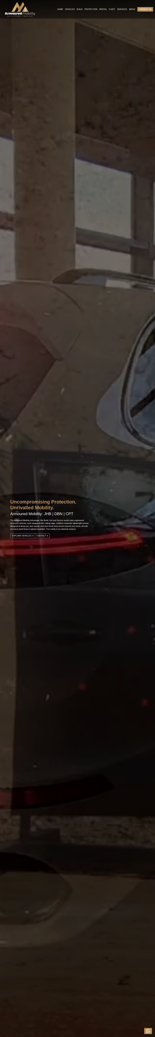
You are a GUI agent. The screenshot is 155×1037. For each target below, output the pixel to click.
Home (60, 9)
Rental (103, 9)
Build (80, 9)
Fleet (112, 9)
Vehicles (70, 9)
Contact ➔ (42, 536)
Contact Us (145, 9)
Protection (91, 9)
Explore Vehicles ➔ (23, 536)
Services (122, 9)
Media (132, 9)
